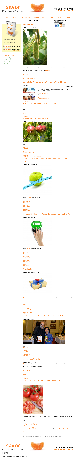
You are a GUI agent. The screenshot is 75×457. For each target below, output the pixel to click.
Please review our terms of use (67, 437)
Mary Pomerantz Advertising (33, 437)
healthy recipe (25, 425)
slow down (25, 373)
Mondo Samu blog (26, 210)
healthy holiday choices (27, 312)
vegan (24, 305)
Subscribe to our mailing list (60, 20)
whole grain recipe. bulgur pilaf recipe (30, 423)
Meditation (6, 65)
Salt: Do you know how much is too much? (39, 103)
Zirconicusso (29, 197)
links (59, 17)
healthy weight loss (26, 206)
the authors (15, 17)
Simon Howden (30, 295)
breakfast (25, 254)
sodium (24, 113)
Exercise (6, 63)
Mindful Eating (7, 58)
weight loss (25, 203)
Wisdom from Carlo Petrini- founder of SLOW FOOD (43, 316)
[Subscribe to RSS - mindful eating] (23, 431)
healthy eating (25, 258)
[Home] (37, 7)
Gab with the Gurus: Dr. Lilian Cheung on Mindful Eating (44, 82)
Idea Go (28, 248)
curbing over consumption (28, 311)
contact (68, 17)
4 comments (39, 156)
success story (25, 209)
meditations (25, 264)
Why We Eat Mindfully (31, 359)
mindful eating (25, 74)
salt (23, 112)
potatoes (24, 149)
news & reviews (26, 17)
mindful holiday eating (27, 309)
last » (68, 428)
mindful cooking (26, 256)
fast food (24, 262)
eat (23, 253)
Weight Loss (7, 61)
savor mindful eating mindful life (29, 78)
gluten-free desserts (27, 307)
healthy (24, 304)
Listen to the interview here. (42, 93)
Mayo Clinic (47, 70)
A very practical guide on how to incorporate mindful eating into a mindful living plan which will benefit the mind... (10, 41)
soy (23, 77)
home (6, 17)
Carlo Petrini (25, 351)
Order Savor (11, 46)
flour (24, 151)
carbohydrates (26, 148)
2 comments (39, 212)
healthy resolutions (26, 261)
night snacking (26, 260)
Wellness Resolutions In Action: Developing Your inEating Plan (47, 214)
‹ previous (34, 428)
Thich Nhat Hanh (40, 96)
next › (63, 428)
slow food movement (27, 354)
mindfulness (25, 75)
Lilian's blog (26, 79)
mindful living (25, 205)
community (51, 17)
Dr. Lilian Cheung (40, 99)
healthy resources (26, 265)
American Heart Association (28, 152)
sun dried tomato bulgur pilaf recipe (30, 424)
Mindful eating (25, 297)
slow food (25, 350)
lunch (24, 375)
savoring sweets (26, 308)
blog (43, 17)
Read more (34, 79)
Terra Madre (25, 355)
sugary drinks (25, 145)
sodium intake (25, 114)
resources (36, 17)
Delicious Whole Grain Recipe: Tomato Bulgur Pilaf (42, 380)
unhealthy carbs (26, 153)
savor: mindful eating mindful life (43, 98)
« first (29, 428)
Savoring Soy (28, 24)
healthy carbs (25, 155)
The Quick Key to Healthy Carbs (35, 118)
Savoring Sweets (29, 269)
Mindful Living (7, 59)
